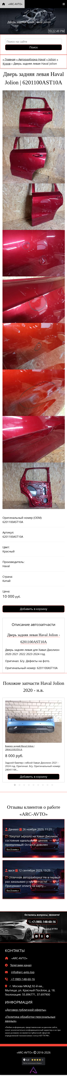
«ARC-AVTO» (14, 4)
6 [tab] (38, 784)
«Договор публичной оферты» (25, 1010)
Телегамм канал (20, 965)
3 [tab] (24, 784)
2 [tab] (19, 784)
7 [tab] (42, 784)
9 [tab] (52, 784)
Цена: (6, 591)
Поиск (33, 47)
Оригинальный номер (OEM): (22, 518)
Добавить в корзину (33, 609)
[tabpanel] (33, 740)
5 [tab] (33, 784)
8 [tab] (47, 784)
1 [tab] (14, 784)
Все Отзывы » (13, 849)
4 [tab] (28, 784)
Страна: (7, 576)
